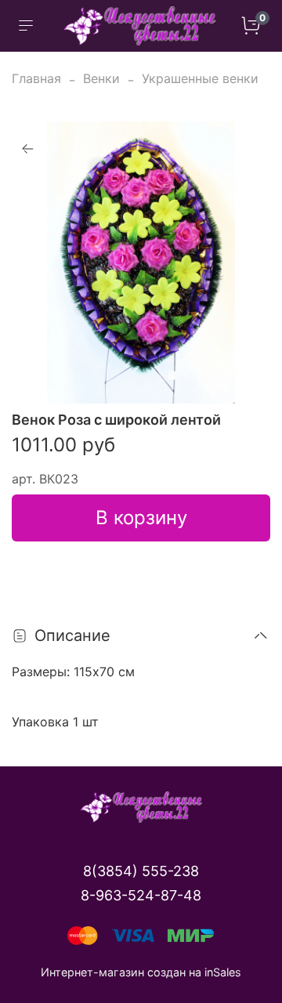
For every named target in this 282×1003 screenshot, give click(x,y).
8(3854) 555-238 (141, 871)
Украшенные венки (200, 78)
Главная (36, 78)
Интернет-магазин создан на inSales (141, 972)
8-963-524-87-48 (141, 895)
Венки (101, 78)
